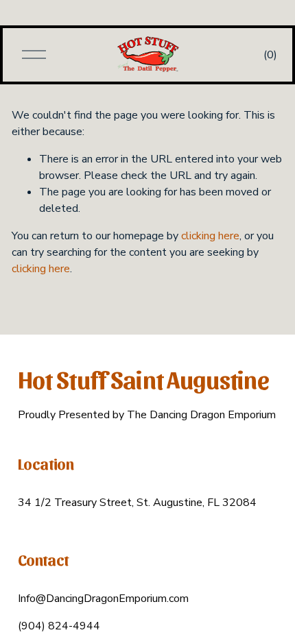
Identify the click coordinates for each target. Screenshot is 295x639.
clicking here (210, 235)
